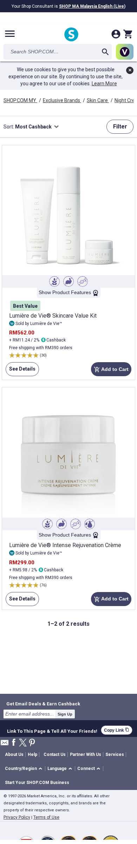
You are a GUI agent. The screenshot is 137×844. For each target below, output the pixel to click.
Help (32, 754)
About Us (14, 754)
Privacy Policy (17, 817)
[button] (24, 768)
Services (114, 754)
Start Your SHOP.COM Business (37, 782)
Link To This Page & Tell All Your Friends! (52, 730)
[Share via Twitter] (23, 743)
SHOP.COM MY (20, 100)
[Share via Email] (4, 744)
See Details (20, 371)
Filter (120, 126)
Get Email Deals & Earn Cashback (43, 703)
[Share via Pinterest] (32, 743)
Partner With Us (85, 754)
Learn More (104, 83)
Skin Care (98, 100)
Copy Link (116, 730)
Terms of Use (46, 817)
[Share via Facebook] (14, 743)
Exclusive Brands (62, 100)
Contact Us (55, 754)
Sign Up (65, 714)
